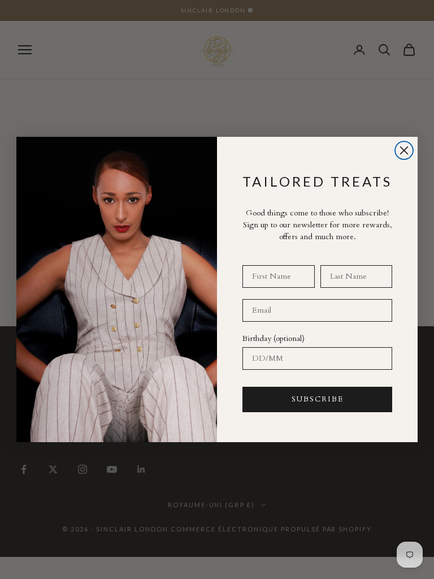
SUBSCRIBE (318, 399)
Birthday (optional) (273, 338)
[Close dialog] (404, 150)
